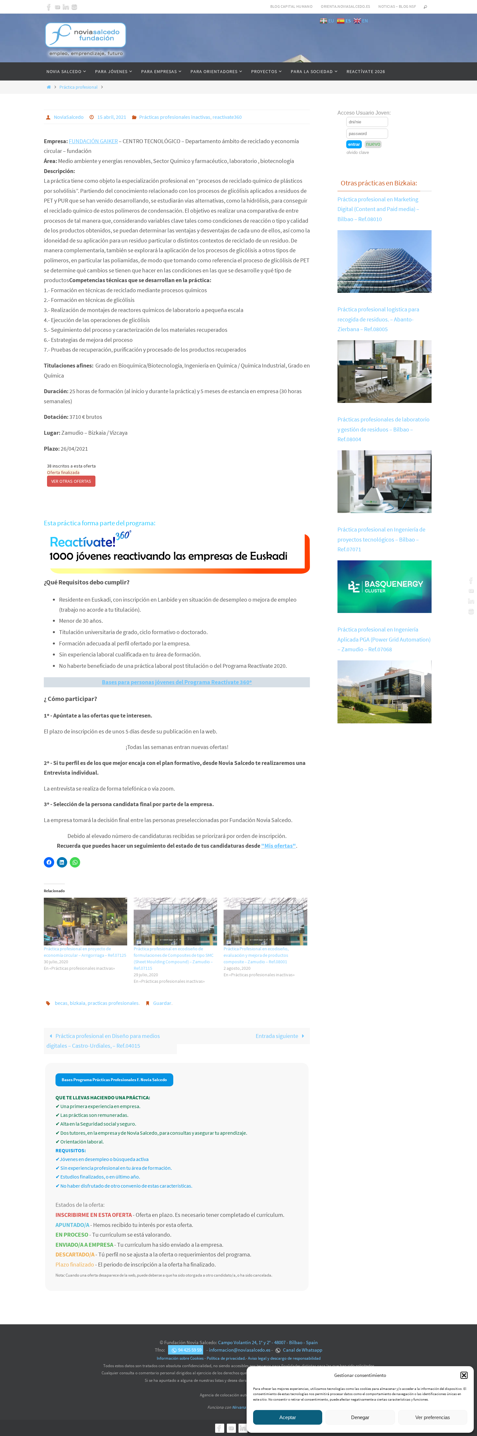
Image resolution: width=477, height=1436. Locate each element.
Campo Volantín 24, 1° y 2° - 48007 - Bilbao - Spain (268, 1342)
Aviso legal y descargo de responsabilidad (284, 1358)
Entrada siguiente (277, 1036)
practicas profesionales (113, 1003)
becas (61, 1003)
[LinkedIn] (66, 7)
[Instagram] (74, 7)
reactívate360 (227, 117)
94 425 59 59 (190, 1350)
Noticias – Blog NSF (397, 6)
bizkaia (77, 1003)
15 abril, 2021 (111, 117)
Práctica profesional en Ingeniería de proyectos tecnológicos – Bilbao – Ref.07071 (381, 539)
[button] (464, 1375)
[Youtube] (57, 7)
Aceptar (287, 1417)
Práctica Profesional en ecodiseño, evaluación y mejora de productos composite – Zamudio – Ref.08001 (256, 955)
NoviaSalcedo (69, 117)
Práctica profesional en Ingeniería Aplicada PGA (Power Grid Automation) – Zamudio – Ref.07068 (384, 639)
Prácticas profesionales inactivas (174, 117)
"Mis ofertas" (278, 845)
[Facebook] (49, 7)
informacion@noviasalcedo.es (239, 1350)
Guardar (162, 1003)
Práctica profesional (78, 87)
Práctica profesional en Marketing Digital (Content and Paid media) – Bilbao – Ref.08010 (378, 209)
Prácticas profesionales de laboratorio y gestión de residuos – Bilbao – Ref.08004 (383, 429)
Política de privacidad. (226, 1358)
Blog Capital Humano (291, 6)
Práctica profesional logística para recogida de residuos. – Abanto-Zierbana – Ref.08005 (378, 319)
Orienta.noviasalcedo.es (345, 6)
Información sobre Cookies (180, 1358)
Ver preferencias (432, 1417)
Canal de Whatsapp (302, 1350)
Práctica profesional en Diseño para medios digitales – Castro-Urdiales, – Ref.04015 (103, 1041)
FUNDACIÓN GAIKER (93, 141)
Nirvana (239, 1407)
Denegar (360, 1417)
